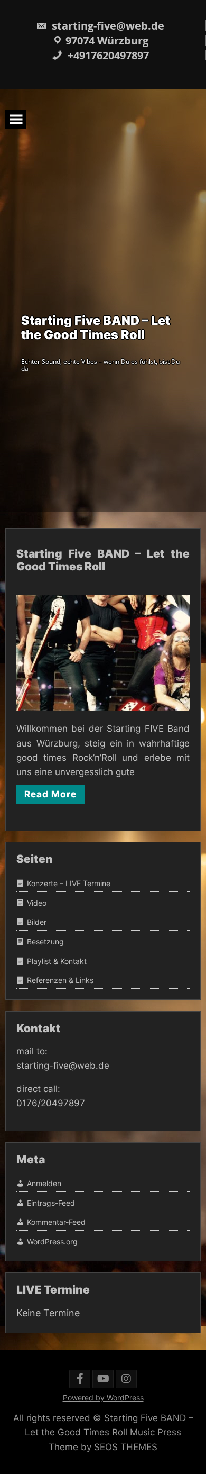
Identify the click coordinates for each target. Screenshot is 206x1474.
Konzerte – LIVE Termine (68, 883)
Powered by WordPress (103, 1397)
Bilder (36, 921)
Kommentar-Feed (56, 1221)
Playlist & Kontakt (57, 961)
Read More (50, 794)
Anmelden (44, 1183)
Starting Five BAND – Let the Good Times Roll (103, 560)
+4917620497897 (107, 55)
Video (36, 902)
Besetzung (45, 941)
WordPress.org (52, 1241)
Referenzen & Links (60, 980)
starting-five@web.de (106, 26)
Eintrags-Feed (51, 1202)
